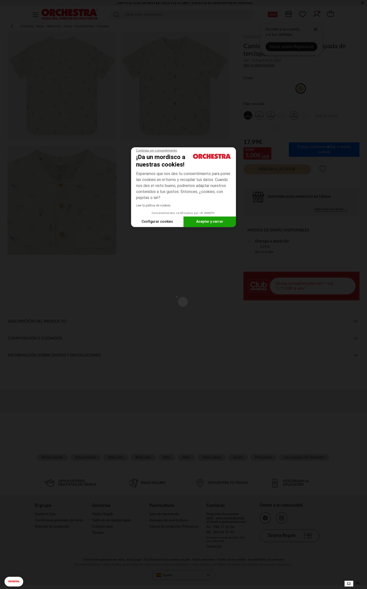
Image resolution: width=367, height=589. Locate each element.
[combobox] (349, 584)
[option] (357, 584)
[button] (13, 582)
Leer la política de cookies (153, 205)
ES (349, 583)
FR (358, 583)
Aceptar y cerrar (209, 221)
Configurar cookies (157, 221)
